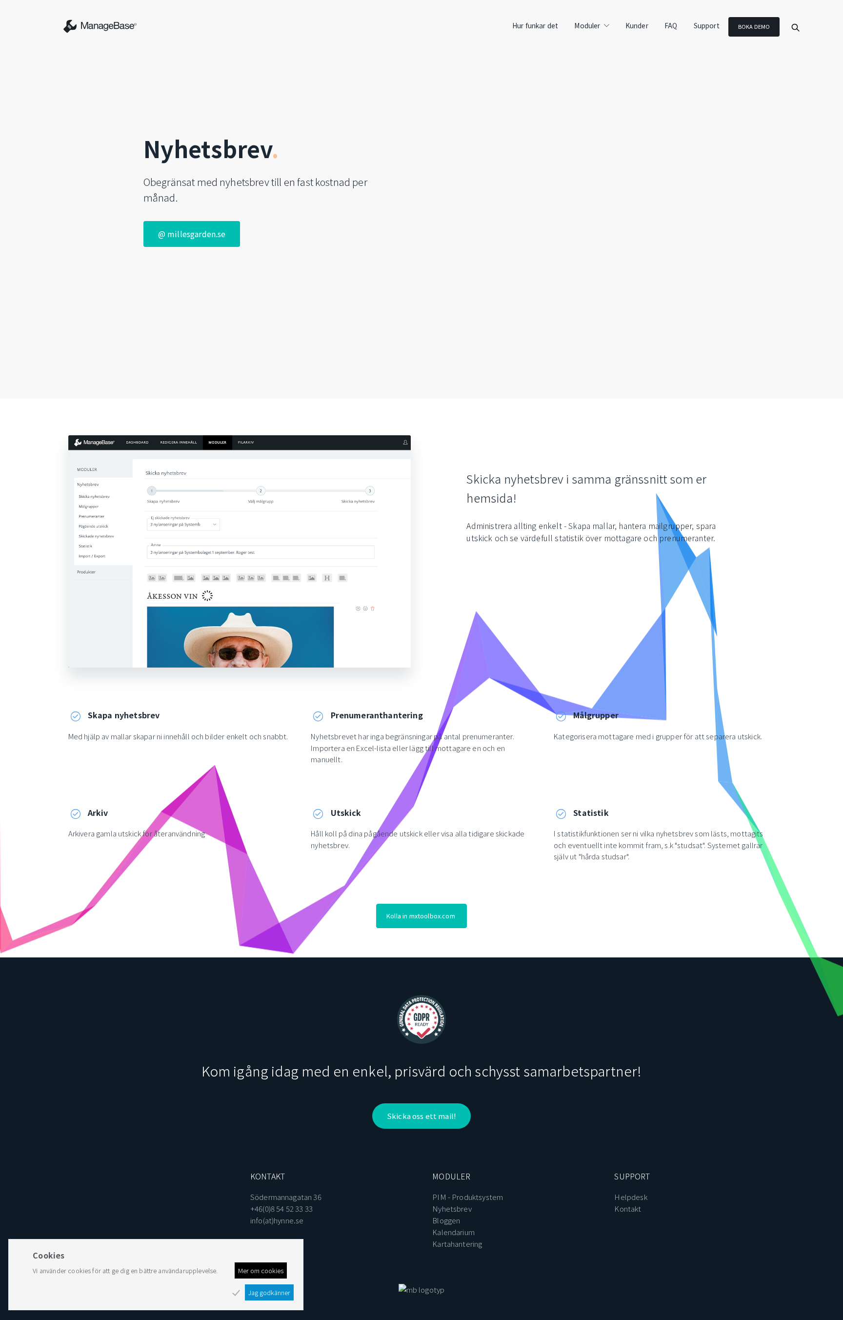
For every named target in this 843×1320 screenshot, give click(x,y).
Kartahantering (457, 1244)
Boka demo (754, 26)
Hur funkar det (535, 25)
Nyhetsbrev (452, 1208)
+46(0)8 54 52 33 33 (281, 1208)
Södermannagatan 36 (285, 1197)
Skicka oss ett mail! (421, 1116)
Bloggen (446, 1220)
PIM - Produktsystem (467, 1197)
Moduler (587, 25)
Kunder (636, 25)
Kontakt (627, 1208)
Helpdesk (630, 1197)
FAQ (670, 25)
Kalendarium (453, 1232)
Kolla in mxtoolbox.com (420, 915)
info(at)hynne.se (277, 1220)
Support (707, 25)
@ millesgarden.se (192, 234)
